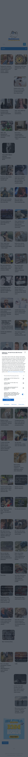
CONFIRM (8, 399)
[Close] (25, 352)
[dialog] (14, 378)
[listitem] (14, 375)
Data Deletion (6, 404)
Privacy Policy (21, 404)
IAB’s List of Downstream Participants (15, 371)
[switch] (23, 378)
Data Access (14, 404)
